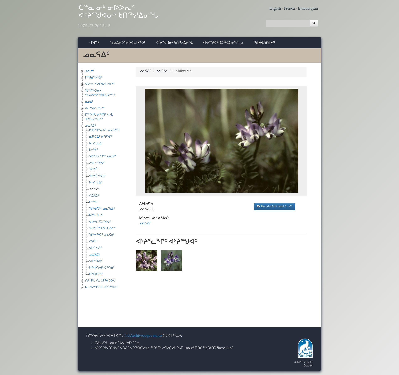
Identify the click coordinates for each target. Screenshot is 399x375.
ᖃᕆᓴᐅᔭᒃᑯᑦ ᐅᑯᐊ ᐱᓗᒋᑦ (276, 206)
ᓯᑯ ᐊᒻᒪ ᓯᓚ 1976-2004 (100, 280)
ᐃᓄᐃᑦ (89, 101)
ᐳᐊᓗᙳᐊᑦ (97, 163)
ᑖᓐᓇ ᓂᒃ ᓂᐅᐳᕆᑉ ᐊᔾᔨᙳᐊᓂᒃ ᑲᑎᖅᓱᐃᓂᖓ (118, 17)
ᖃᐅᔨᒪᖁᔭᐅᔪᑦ (264, 43)
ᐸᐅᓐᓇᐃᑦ (95, 248)
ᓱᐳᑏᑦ (93, 241)
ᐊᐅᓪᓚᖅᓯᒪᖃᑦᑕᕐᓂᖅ (99, 84)
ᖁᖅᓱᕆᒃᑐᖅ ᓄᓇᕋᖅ (102, 156)
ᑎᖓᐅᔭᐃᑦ (96, 274)
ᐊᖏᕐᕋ (94, 43)
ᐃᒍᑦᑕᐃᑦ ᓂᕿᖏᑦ (100, 136)
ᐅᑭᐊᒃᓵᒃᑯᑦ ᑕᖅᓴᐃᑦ (102, 267)
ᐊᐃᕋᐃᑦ (94, 195)
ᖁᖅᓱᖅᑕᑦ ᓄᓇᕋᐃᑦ (102, 235)
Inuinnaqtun (308, 9)
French (289, 9)
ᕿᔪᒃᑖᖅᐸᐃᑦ (97, 176)
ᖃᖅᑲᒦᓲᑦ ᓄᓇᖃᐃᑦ (102, 209)
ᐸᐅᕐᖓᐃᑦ (95, 261)
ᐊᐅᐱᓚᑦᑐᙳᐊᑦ (100, 222)
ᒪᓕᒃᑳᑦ (93, 150)
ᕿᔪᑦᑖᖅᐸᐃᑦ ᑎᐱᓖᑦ (102, 228)
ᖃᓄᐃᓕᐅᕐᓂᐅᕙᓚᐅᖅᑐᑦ (127, 43)
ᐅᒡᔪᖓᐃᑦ (95, 182)
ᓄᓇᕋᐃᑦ (90, 125)
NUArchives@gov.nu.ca (143, 336)
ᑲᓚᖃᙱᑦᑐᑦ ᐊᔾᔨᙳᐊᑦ (101, 287)
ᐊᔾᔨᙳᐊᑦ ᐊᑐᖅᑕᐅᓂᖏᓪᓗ (223, 43)
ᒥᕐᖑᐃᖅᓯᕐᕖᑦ (93, 77)
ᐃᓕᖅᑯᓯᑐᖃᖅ (94, 108)
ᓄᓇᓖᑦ (90, 71)
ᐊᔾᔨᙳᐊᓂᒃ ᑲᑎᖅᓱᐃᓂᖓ (174, 43)
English (275, 9)
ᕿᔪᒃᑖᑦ (94, 169)
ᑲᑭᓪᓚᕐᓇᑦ (96, 215)
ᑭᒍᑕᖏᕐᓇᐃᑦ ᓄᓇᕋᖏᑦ (104, 130)
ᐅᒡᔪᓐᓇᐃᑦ (96, 143)
